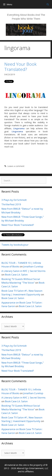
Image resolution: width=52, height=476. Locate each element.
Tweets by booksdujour (14, 244)
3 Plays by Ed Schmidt (14, 200)
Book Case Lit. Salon (16, 274)
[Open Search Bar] (47, 4)
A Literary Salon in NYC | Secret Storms (23, 271)
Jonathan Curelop (33, 266)
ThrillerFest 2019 (11, 204)
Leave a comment (15, 166)
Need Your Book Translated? (20, 66)
